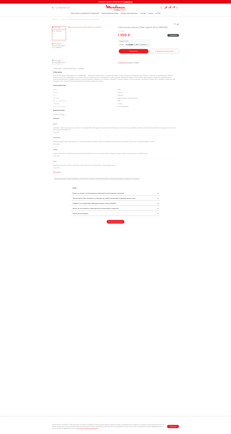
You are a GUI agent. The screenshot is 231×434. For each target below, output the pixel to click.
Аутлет (158, 13)
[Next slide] (59, 62)
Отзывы (81, 68)
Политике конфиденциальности (88, 428)
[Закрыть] (229, 2)
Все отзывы (57, 172)
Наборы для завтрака (129, 13)
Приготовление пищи (109, 13)
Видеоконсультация (165, 51)
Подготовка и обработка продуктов (84, 13)
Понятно (173, 426)
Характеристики (69, 68)
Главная (54, 19)
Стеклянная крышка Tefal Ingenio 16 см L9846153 (84, 19)
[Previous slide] (72, 44)
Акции (150, 13)
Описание (57, 68)
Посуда (143, 13)
